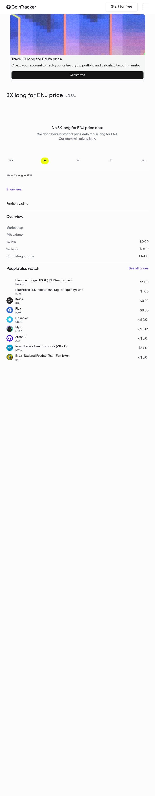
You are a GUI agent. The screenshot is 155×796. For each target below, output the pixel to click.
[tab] (11, 161)
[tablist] (77, 161)
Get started (77, 75)
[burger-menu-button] (145, 7)
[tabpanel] (6, 108)
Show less (13, 189)
